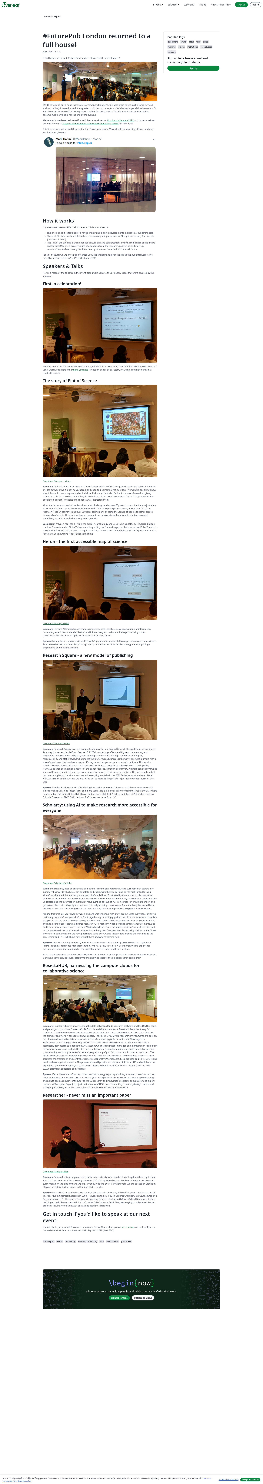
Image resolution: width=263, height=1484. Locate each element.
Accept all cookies (250, 1479)
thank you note (80, 369)
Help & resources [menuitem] (220, 4)
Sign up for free (119, 1297)
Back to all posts (52, 16)
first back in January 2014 (120, 120)
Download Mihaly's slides (56, 623)
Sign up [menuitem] (241, 4)
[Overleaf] (10, 4)
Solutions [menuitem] (173, 4)
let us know (128, 1227)
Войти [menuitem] (255, 4)
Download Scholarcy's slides (57, 883)
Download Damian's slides (56, 743)
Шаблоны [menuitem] (189, 4)
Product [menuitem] (157, 4)
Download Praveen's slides (57, 481)
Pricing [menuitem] (202, 4)
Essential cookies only (228, 1479)
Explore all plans (143, 1297)
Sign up (193, 68)
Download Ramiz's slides (55, 1171)
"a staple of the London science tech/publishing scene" (90, 123)
